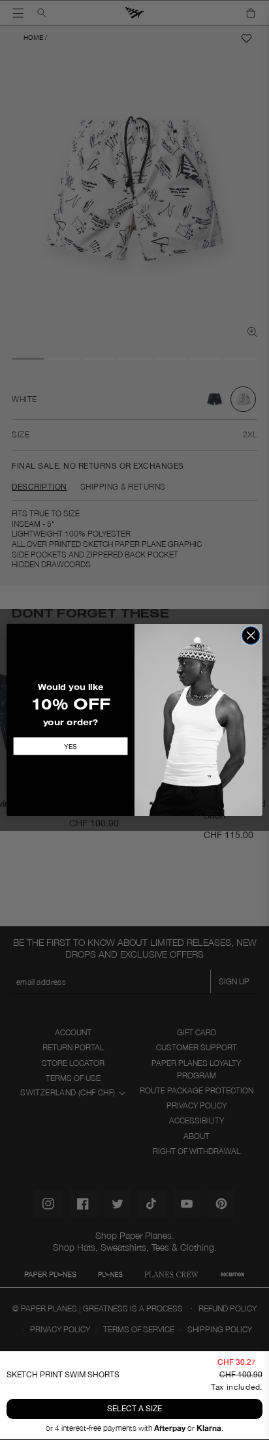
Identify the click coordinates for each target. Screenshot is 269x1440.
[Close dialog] (251, 636)
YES (70, 746)
